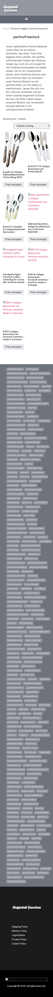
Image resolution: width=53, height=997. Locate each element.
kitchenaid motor (27, 653)
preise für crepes (13, 550)
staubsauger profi (37, 472)
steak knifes (24, 472)
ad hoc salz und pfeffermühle (34, 877)
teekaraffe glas (39, 451)
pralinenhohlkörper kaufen (30, 550)
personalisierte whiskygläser (17, 567)
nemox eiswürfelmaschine (36, 580)
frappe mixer (12, 731)
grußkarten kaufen (14, 696)
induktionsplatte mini (15, 670)
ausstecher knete (13, 860)
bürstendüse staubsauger (36, 821)
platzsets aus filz (34, 554)
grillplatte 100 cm (30, 700)
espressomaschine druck (38, 761)
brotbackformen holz (26, 829)
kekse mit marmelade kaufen (32, 657)
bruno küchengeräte (43, 825)
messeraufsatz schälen (15, 610)
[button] (26, 18)
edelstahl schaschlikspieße (33, 786)
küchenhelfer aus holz (15, 640)
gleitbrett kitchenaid (38, 709)
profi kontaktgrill (45, 541)
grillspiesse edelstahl (14, 700)
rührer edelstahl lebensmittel (17, 532)
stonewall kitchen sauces (16, 468)
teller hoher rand (42, 446)
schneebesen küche (14, 515)
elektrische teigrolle (14, 778)
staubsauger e (12, 476)
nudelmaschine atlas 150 (16, 580)
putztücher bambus (14, 537)
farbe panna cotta (30, 752)
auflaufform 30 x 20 (33, 864)
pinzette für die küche (14, 558)
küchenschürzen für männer (17, 631)
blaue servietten (44, 834)
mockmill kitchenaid (31, 584)
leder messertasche (26, 623)
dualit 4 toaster (42, 791)
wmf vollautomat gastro (38, 382)
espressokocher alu (14, 765)
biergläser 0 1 (12, 838)
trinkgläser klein (44, 421)
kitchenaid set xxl (13, 653)
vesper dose (32, 408)
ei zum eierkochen (28, 782)
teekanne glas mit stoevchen (17, 455)
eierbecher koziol (13, 782)
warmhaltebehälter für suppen (38, 403)
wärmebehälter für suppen (16, 408)
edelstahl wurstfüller (14, 786)
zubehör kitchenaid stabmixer (17, 373)
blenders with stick (29, 834)
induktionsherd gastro (32, 670)
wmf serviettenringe (14, 386)
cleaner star (39, 808)
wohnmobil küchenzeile (34, 377)
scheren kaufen (29, 515)
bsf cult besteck (12, 825)
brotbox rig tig (12, 829)
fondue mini (12, 735)
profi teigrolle (42, 537)
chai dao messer (13, 817)
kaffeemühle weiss (28, 666)
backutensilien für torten (16, 851)
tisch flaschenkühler (14, 438)
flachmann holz (31, 743)
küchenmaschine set (14, 636)
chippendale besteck (41, 812)
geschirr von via (13, 722)
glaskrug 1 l (11, 713)
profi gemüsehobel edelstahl (30, 545)
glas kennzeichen (24, 713)
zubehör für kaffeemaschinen (39, 373)
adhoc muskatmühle (14, 877)
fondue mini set (41, 731)
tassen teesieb (12, 459)
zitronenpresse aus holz (15, 377)
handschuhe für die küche (32, 683)
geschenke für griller (28, 722)
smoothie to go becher (15, 489)
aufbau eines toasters (30, 868)
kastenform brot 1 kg (14, 662)
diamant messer (13, 799)
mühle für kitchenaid (14, 584)
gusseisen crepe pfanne (15, 692)
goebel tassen (23, 709)
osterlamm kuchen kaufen (16, 576)
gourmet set (11, 709)
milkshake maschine (14, 597)
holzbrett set (32, 679)
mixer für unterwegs (14, 593)
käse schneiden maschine (33, 662)
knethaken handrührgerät (16, 649)
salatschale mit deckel (36, 528)
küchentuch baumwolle (34, 627)
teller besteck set (13, 451)
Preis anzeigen (13, 184)
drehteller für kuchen (14, 795)
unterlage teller (33, 416)
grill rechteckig (31, 705)
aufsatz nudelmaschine (15, 864)
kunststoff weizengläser (15, 627)
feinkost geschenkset (14, 752)
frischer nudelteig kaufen (33, 726)
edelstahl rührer (13, 791)
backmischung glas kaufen (35, 851)
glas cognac (37, 713)
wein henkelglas (44, 390)
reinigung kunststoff (37, 532)
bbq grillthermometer (32, 842)
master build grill (37, 614)
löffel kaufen (12, 623)
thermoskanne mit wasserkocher (35, 438)
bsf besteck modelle (27, 825)
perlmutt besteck (13, 571)
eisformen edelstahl (30, 778)
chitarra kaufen (27, 812)
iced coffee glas (12, 674)
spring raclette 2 (13, 485)
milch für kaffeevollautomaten (17, 601)
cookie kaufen (27, 808)
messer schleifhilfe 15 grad (35, 610)
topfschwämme (33, 425)
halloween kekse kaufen (15, 687)
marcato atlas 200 (27, 619)
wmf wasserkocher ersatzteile (17, 382)
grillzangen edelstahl (30, 696)
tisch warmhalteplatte (28, 433)
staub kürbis (25, 476)
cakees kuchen (42, 817)
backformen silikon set (15, 855)
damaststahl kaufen (14, 804)
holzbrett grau (44, 679)
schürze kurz (27, 502)
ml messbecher (13, 588)
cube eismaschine (13, 808)
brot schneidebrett (13, 834)
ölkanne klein (32, 576)
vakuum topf (30, 412)
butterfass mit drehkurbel (16, 821)
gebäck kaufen (43, 722)
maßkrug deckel (13, 619)
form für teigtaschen (26, 731)
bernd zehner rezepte (14, 842)
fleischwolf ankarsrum (15, 739)
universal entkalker (14, 421)
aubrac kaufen (45, 868)
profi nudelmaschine (29, 541)
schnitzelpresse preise (15, 507)
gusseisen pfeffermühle (34, 687)
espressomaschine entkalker (17, 761)
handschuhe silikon (14, 683)
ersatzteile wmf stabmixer (32, 765)
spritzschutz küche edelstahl (17, 481)
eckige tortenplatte (28, 791)
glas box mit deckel (14, 718)
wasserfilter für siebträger (16, 403)
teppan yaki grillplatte (32, 442)
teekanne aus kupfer (36, 455)
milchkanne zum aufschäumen (35, 597)
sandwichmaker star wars (16, 524)
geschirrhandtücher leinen (31, 718)
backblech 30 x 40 (31, 855)
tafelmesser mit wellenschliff (30, 459)
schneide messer (13, 511)
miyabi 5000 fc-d (40, 588)
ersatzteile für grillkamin (16, 774)
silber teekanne (32, 494)
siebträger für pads (14, 498)
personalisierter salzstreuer (37, 563)
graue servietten (44, 705)
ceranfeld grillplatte (28, 817)
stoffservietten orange (34, 468)
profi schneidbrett (13, 541)
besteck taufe (24, 838)
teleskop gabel (26, 451)
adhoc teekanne (43, 873)
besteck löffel (36, 838)
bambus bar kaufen (35, 847)
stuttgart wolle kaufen (15, 464)
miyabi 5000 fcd (26, 588)
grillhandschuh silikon (15, 705)
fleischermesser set (32, 739)
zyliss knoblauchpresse (15, 369)
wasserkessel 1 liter (33, 399)
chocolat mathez (13, 812)
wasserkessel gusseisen (15, 399)
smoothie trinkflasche (29, 485)
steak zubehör (12, 472)
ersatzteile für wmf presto (16, 769)
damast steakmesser (31, 804)
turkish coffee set (29, 421)
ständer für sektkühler (39, 476)
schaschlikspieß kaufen (15, 519)
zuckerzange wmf (32, 369)
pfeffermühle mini (31, 558)
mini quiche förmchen (32, 593)
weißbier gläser (30, 390)
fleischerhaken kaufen (15, 743)
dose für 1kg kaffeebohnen (33, 795)
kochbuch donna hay (31, 644)
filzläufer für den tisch (30, 748)
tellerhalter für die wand (15, 446)
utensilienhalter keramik (16, 416)
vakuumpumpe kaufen (15, 412)
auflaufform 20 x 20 (14, 868)
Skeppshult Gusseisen (10, 8)
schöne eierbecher (40, 502)
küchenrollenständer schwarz (39, 631)
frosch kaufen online (14, 726)
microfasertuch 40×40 (32, 606)
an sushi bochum (13, 873)
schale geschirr (31, 519)
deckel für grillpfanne (29, 799)
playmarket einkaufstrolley (16, 554)
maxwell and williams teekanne (18, 614)
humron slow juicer (27, 674)
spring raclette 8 (35, 481)
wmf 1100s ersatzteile (31, 386)
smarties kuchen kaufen (33, 489)
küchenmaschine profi (32, 636)
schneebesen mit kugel (30, 511)
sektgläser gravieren (30, 498)
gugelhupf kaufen (32, 692)
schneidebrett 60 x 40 (32, 507)
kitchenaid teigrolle (34, 649)
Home (6, 28)
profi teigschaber (29, 537)
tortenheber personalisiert (16, 425)
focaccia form (23, 735)
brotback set (41, 829)
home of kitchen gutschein (16, 679)
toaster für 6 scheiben (35, 429)
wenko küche (46, 386)
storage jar (28, 464)
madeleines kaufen (43, 619)
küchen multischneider (33, 640)
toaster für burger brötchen (16, 429)
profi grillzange (13, 545)
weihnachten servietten (15, 395)
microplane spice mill (14, 606)
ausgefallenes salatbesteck (31, 860)
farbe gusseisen (45, 752)
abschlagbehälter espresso (16, 881)
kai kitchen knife (13, 666)
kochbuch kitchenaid (14, 644)
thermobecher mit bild (15, 442)
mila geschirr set (36, 601)
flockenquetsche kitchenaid (40, 735)
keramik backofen (13, 657)
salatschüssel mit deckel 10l (17, 528)
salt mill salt (32, 524)
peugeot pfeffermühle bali (16, 563)
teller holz (30, 446)
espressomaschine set (33, 756)
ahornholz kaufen (28, 873)
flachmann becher (13, 748)
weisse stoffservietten (15, 390)
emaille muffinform (34, 774)
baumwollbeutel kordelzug (16, 847)
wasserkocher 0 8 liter (33, 395)
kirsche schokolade (43, 653)
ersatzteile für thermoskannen (38, 769)
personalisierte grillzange (38, 567)
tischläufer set (12, 433)
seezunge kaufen (13, 502)
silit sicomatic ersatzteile (16, 494)
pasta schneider (27, 571)
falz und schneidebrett (15, 756)
